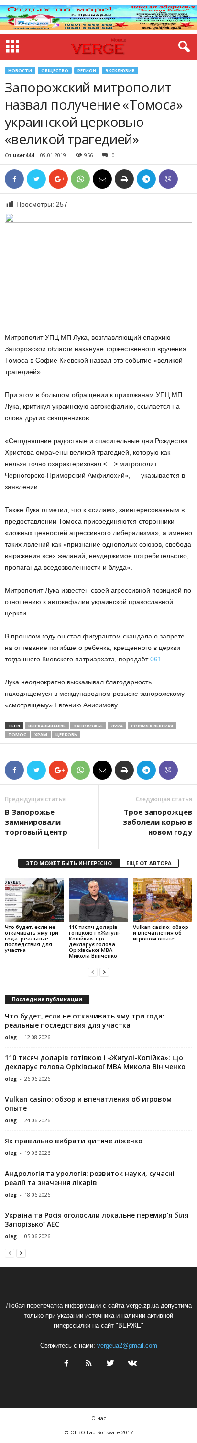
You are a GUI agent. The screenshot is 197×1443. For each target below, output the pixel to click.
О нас (98, 1417)
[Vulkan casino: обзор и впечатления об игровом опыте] (162, 900)
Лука (117, 726)
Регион (86, 70)
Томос (17, 734)
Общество (54, 70)
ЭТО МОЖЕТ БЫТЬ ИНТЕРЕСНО (69, 863)
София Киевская (152, 726)
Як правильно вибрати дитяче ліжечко (73, 1140)
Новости (20, 70)
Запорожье (88, 726)
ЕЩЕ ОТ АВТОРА (149, 863)
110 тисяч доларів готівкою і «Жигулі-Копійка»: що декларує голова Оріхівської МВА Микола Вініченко (94, 941)
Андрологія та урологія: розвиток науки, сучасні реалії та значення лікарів (90, 1178)
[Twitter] (110, 1364)
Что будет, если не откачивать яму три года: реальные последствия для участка (31, 938)
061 (155, 659)
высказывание (47, 726)
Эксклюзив (120, 70)
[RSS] (88, 1364)
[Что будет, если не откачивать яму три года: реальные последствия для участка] (34, 900)
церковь (66, 734)
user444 (23, 154)
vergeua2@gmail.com (127, 1345)
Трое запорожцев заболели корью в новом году (157, 822)
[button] (182, 46)
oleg (11, 1036)
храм (40, 734)
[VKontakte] (131, 1364)
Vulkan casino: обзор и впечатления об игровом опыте (160, 932)
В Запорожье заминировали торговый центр (36, 822)
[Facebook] (66, 1364)
